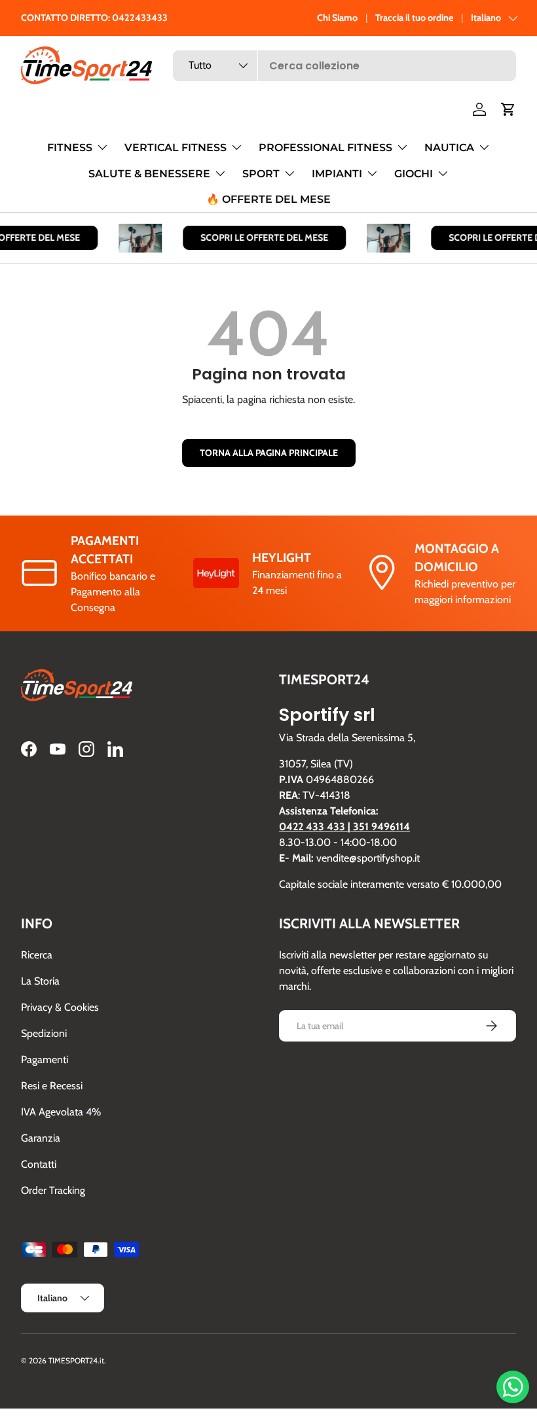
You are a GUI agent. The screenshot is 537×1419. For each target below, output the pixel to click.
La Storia (40, 981)
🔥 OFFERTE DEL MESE (268, 199)
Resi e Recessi (52, 1085)
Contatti (38, 1164)
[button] (508, 109)
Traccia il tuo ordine (414, 18)
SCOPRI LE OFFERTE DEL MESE (260, 237)
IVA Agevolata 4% (61, 1112)
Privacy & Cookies (60, 1007)
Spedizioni (44, 1033)
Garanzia (40, 1138)
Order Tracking (53, 1190)
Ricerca (36, 955)
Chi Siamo (337, 18)
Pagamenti (44, 1059)
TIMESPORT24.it (76, 1360)
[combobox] (344, 65)
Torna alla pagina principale (269, 453)
